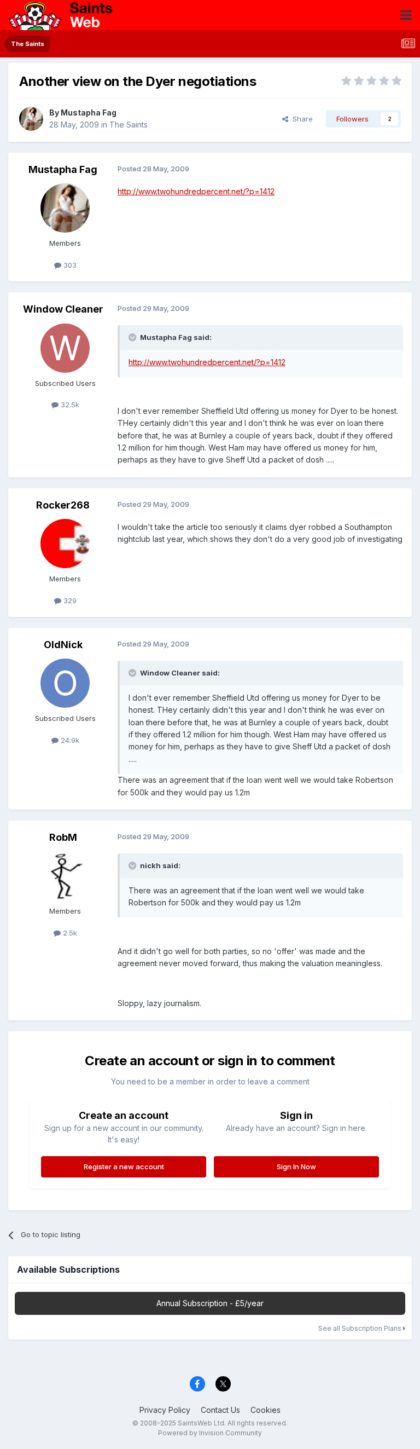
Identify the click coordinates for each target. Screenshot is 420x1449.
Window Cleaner (63, 309)
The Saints (128, 124)
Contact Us (220, 1410)
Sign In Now (296, 1166)
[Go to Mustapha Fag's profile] (31, 119)
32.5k (69, 404)
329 (69, 600)
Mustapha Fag (88, 112)
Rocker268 (63, 505)
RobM (63, 837)
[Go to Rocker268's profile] (65, 543)
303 (69, 265)
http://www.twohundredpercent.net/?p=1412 (196, 191)
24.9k (69, 740)
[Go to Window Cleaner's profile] (65, 348)
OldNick (63, 644)
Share (300, 118)
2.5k (69, 932)
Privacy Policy (164, 1410)
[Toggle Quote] (133, 337)
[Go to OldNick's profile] (65, 683)
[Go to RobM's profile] (65, 875)
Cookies (265, 1410)
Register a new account (124, 1166)
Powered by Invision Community (210, 1433)
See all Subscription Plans (360, 1328)
